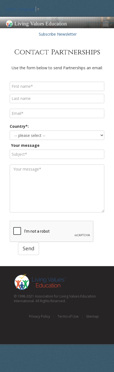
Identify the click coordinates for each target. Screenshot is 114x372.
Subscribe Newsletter (57, 34)
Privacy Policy (39, 316)
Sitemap (92, 316)
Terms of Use (68, 316)
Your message (25, 145)
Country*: (19, 126)
